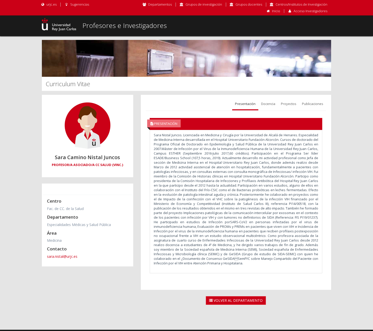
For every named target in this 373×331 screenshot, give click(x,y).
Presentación (245, 103)
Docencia (268, 103)
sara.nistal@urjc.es (62, 256)
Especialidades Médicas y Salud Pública (79, 224)
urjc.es (51, 4)
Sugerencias (79, 4)
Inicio (276, 11)
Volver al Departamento (238, 300)
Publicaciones (312, 103)
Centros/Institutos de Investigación (301, 4)
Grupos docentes (248, 4)
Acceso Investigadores (310, 11)
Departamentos (160, 4)
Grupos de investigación (203, 4)
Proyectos (288, 103)
